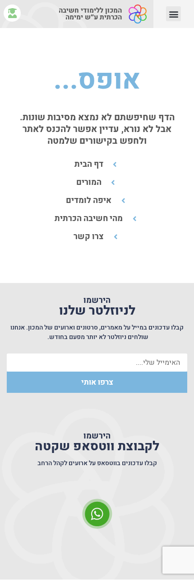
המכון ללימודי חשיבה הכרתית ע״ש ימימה (90, 13)
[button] (173, 13)
